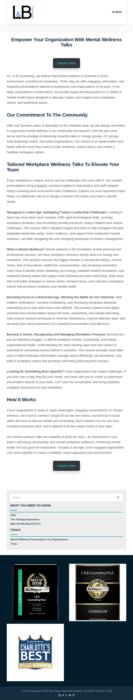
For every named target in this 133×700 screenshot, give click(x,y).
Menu (118, 12)
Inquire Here (66, 63)
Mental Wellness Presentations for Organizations (39, 539)
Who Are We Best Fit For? (26, 523)
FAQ (13, 515)
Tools (14, 543)
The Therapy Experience (25, 519)
